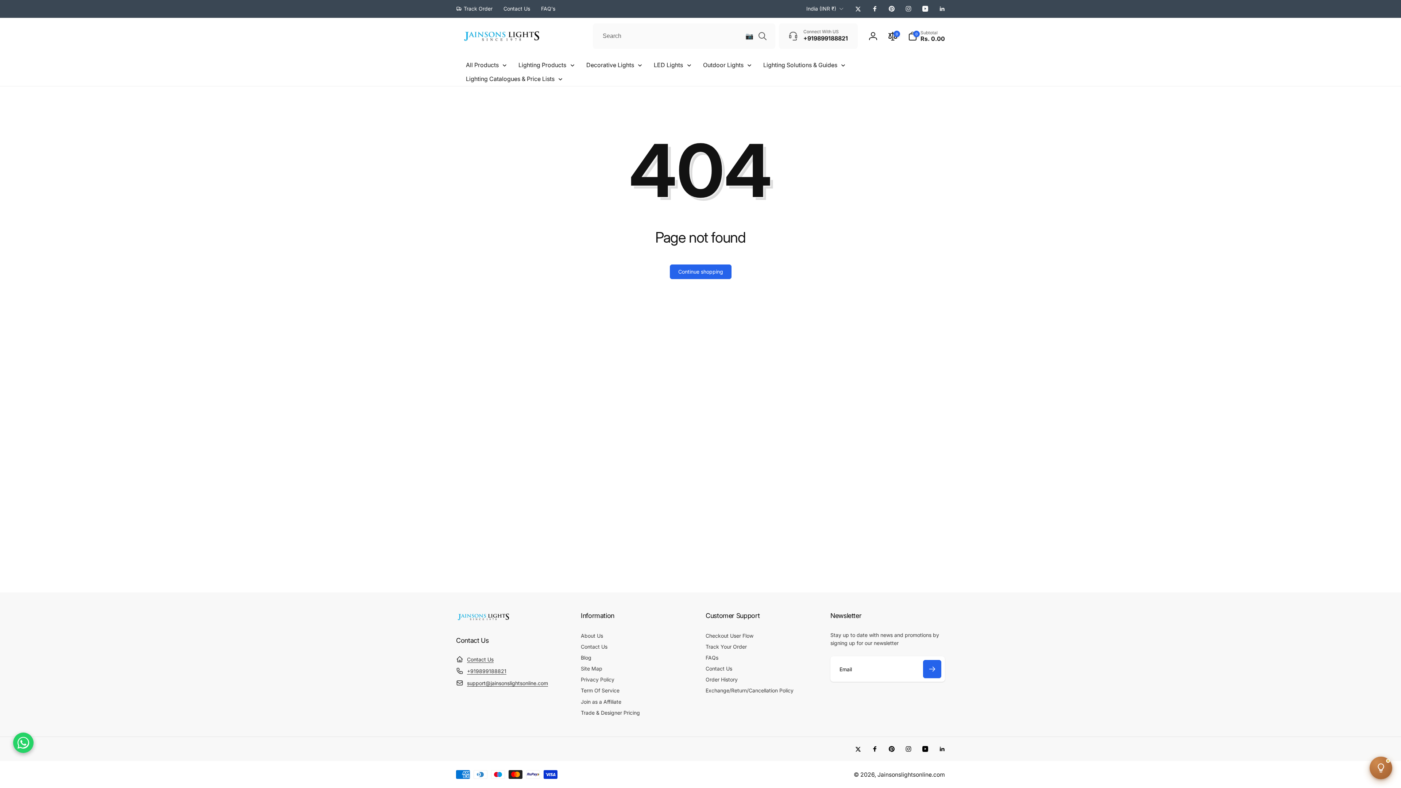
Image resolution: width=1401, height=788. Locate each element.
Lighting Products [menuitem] (542, 65)
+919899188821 (486, 671)
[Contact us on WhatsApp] (23, 743)
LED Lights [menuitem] (668, 65)
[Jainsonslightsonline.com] (483, 620)
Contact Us (480, 659)
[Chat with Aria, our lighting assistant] (1381, 768)
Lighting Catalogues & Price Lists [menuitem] (510, 78)
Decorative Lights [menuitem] (610, 65)
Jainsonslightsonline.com (911, 774)
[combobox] (684, 36)
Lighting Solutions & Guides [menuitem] (800, 65)
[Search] (762, 36)
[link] (474, 9)
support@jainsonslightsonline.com (507, 683)
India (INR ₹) (821, 8)
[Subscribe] (932, 669)
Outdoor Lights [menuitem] (723, 65)
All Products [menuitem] (482, 65)
